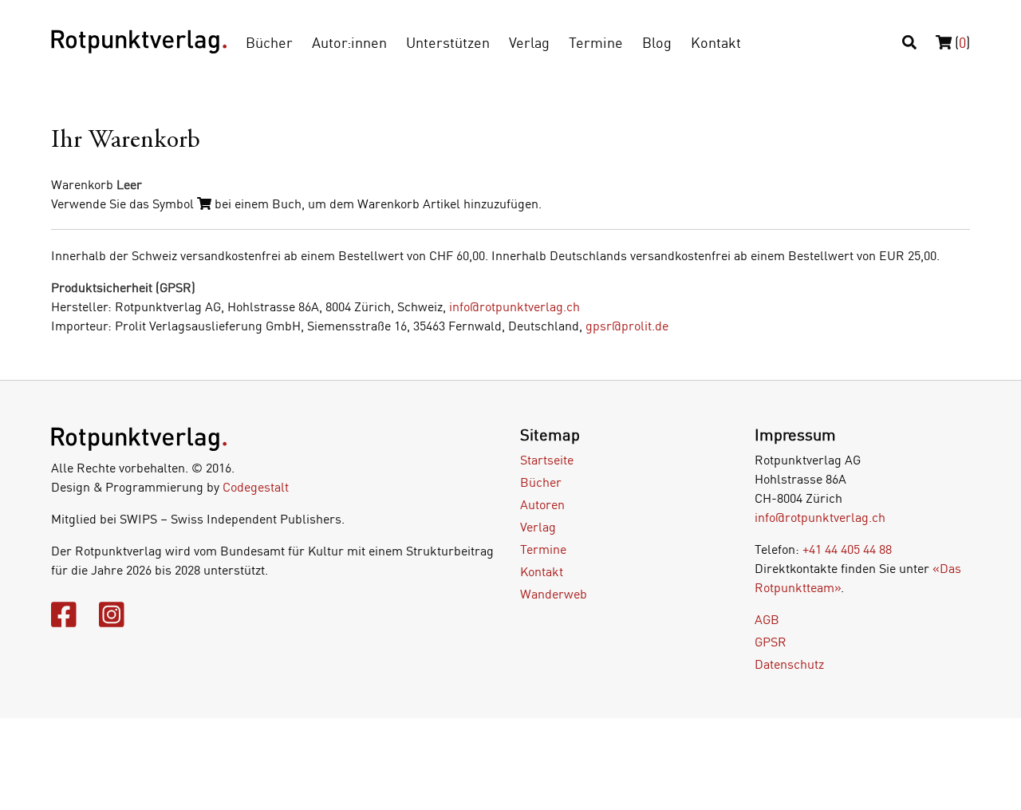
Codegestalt (256, 487)
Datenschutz (789, 664)
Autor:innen (349, 42)
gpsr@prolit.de (626, 326)
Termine (596, 42)
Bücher (269, 42)
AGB (767, 619)
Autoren (542, 504)
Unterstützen (448, 42)
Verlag (529, 42)
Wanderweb (553, 594)
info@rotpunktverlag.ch (514, 306)
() (961, 42)
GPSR (770, 642)
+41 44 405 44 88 (847, 549)
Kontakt (716, 42)
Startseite (547, 460)
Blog (657, 42)
